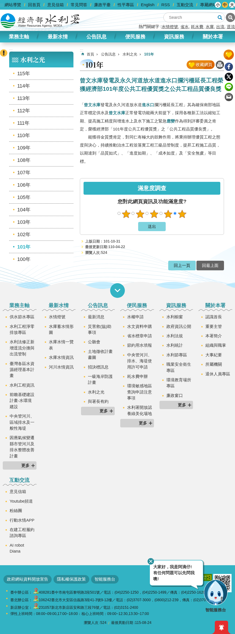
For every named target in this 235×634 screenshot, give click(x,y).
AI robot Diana (17, 548)
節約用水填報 (139, 345)
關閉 (151, 561)
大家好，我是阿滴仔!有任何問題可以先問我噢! (174, 573)
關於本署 (215, 305)
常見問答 (79, 5)
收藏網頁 (204, 64)
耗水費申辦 (137, 376)
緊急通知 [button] (221, 627)
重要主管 (213, 326)
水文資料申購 (139, 326)
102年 (24, 234)
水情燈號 (170, 27)
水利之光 (130, 54)
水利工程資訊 (22, 385)
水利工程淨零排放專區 (22, 329)
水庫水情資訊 (61, 357)
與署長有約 (98, 401)
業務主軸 (19, 305)
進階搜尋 (230, 17)
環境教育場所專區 (178, 383)
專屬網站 (208, 5)
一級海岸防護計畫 (100, 379)
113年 (23, 98)
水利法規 (174, 336)
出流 (220, 27)
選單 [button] (117, 290)
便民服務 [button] (135, 36)
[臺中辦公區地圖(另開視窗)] (36, 592)
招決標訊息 (98, 367)
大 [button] (232, 5)
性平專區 (126, 5)
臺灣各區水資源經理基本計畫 (22, 369)
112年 (23, 111)
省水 (184, 27)
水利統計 (174, 345)
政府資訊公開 (178, 326)
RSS (165, 5)
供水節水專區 (22, 317)
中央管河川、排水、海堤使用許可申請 (139, 361)
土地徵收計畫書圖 (100, 354)
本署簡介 (213, 336)
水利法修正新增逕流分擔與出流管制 (22, 348)
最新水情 (59, 305)
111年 (23, 123)
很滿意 (182, 214)
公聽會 (94, 342)
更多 (25, 465)
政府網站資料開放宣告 (27, 579)
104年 (24, 210)
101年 (24, 247)
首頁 (90, 54)
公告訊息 (108, 54)
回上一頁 (182, 265)
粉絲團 (16, 510)
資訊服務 (176, 305)
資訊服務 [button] (174, 36)
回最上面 (210, 265)
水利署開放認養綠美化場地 (139, 410)
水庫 (210, 27)
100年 (24, 259)
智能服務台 (105, 579)
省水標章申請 (139, 336)
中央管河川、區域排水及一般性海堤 (22, 422)
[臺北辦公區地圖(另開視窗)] (36, 600)
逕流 (231, 27)
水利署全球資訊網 (40, 20)
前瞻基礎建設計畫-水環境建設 (22, 400)
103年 (24, 222)
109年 (24, 148)
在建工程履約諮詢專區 (22, 532)
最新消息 (96, 317)
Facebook (229, 67)
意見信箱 (55, 5)
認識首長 (213, 317)
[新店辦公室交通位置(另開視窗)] (36, 607)
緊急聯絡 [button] (3, 53)
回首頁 (34, 5)
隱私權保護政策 (71, 579)
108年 (24, 160)
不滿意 (140, 214)
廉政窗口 (174, 395)
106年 (24, 185)
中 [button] (225, 5)
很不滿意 (126, 214)
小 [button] (218, 5)
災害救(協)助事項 (99, 329)
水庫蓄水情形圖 (61, 329)
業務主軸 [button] (19, 36)
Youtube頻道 (21, 501)
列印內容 (220, 65)
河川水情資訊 (61, 367)
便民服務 (137, 305)
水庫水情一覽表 (61, 345)
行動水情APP (22, 520)
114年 (23, 86)
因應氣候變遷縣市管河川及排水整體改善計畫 (22, 446)
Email (229, 97)
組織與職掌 (215, 345)
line (229, 87)
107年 (24, 172)
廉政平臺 (102, 5)
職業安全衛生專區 (178, 367)
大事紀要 (213, 355)
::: (1, 5)
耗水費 (197, 27)
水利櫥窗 (174, 317)
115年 (23, 73)
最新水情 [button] (58, 36)
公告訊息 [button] (97, 36)
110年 (23, 135)
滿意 (168, 214)
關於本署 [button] (213, 36)
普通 (154, 214)
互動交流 (185, 5)
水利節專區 (176, 355)
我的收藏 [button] (229, 55)
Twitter (229, 77)
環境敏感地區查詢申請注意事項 (139, 392)
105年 (24, 197)
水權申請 (135, 317)
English (147, 5)
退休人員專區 (217, 374)
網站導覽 (13, 5)
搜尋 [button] (219, 17)
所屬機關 (213, 364)
